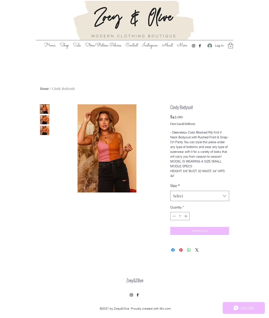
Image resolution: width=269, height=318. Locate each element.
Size (175, 185)
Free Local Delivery (182, 124)
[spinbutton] (180, 216)
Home (44, 88)
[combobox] (199, 196)
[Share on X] (196, 250)
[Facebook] (200, 46)
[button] (230, 46)
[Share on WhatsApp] (188, 250)
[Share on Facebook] (172, 250)
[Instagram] (193, 46)
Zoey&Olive (134, 280)
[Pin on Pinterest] (180, 250)
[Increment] (186, 216)
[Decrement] (174, 216)
